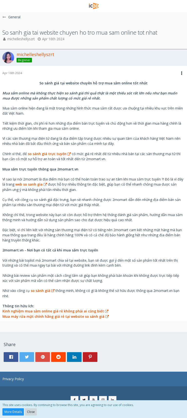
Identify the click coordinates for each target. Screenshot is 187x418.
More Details (13, 412)
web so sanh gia (29, 184)
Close (31, 412)
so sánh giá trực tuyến (47, 153)
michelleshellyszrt (21, 39)
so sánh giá (40, 290)
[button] (6, 6)
